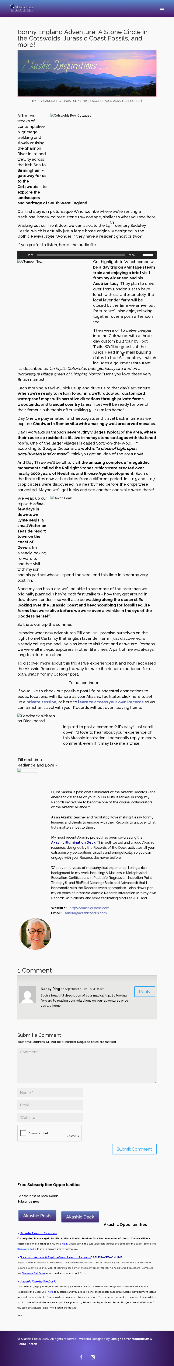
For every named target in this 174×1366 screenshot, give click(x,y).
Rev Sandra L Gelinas (54, 101)
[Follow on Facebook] (81, 1357)
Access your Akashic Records (116, 101)
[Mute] (139, 255)
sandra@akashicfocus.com (86, 913)
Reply (144, 991)
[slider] (148, 254)
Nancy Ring (50, 989)
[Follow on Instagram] (92, 1357)
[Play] (23, 255)
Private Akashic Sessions (38, 1233)
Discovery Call (30, 1273)
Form (41, 1273)
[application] (87, 255)
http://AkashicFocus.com (89, 908)
